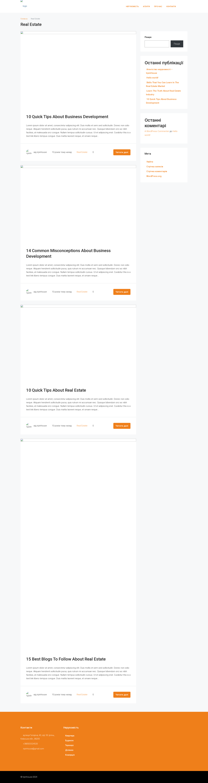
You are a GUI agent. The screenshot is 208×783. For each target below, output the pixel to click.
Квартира (69, 736)
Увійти (149, 161)
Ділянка (69, 750)
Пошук (148, 37)
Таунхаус (69, 745)
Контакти (171, 6)
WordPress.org (153, 176)
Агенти (146, 6)
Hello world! (152, 77)
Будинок (69, 740)
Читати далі (122, 152)
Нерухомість (132, 6)
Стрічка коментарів (156, 171)
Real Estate (82, 152)
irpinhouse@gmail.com (33, 749)
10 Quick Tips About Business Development (67, 116)
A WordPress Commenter (157, 131)
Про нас (158, 6)
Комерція (70, 755)
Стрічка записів (154, 166)
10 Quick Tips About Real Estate (56, 390)
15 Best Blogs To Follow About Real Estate (66, 659)
